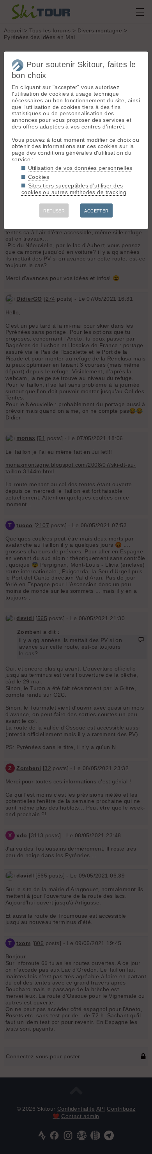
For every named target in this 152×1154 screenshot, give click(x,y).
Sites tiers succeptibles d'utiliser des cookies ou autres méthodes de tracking (73, 188)
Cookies (38, 177)
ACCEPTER (96, 211)
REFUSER (54, 211)
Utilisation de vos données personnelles (80, 168)
